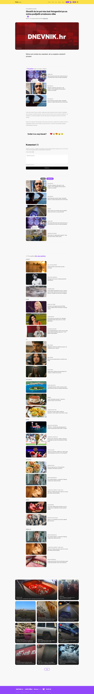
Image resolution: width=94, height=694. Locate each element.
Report (59, 2)
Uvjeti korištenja (32, 691)
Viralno (49, 2)
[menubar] (77, 2)
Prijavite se (47, 168)
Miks (53, 2)
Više (47, 669)
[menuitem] (77, 2)
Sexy (63, 2)
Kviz (56, 2)
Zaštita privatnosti (40, 691)
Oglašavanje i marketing (25, 691)
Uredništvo (18, 691)
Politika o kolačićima (47, 691)
